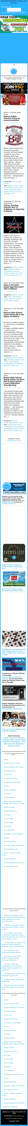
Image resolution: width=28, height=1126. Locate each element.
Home (6, 759)
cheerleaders (8, 364)
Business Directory (10, 866)
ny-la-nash (19, 273)
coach (20, 187)
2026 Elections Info (11, 849)
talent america (16, 275)
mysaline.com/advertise (9, 503)
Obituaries (7, 826)
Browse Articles (14, 746)
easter (6, 299)
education (17, 189)
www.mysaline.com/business (12, 709)
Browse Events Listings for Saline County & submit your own (12, 566)
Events (20, 267)
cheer (21, 185)
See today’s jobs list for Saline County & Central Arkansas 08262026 (11, 958)
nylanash (7, 275)
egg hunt (12, 299)
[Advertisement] (14, 48)
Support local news (11, 778)
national (6, 365)
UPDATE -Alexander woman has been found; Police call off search (13, 927)
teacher (19, 191)
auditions (11, 269)
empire (6, 273)
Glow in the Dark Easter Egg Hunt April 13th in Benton (14, 287)
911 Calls (7, 815)
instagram (15, 1118)
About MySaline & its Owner (14, 767)
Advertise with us (10, 771)
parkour (16, 301)
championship (14, 362)
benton (10, 185)
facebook (8, 1118)
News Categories (10, 790)
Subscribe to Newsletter (12, 782)
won (17, 365)
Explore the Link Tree (11, 763)
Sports (17, 740)
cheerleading (8, 187)
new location (8, 301)
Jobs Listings (8, 822)
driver (6, 189)
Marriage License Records (13, 834)
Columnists (15, 742)
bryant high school (14, 425)
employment (8, 191)
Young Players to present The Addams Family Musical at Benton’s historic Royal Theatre (14, 944)
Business (13, 738)
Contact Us (8, 775)
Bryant (14, 421)
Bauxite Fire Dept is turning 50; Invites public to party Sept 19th (13, 987)
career (16, 185)
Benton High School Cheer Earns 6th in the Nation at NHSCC (14, 314)
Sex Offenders (9, 830)
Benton (14, 182)
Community (8, 358)
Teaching (7, 193)
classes (16, 271)
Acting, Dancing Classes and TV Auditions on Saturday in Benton (14, 208)
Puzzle (12, 744)
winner (12, 365)
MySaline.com (6, 7)
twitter (20, 1118)
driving (11, 189)
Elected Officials (10, 859)
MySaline (14, 71)
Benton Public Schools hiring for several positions (12, 118)
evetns (11, 273)
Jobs (20, 182)
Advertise (19, 744)
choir (15, 187)
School (6, 184)
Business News (9, 797)
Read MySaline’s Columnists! (14, 862)
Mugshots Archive (10, 811)
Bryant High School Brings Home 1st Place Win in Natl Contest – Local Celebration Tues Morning (14, 381)
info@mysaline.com (20, 7)
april (9, 297)
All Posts (7, 794)
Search (6, 786)
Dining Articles (9, 807)
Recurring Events (10, 841)
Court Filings (8, 818)
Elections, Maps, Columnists (14, 845)
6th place (11, 360)
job (14, 191)
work (12, 193)
